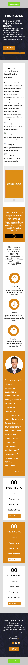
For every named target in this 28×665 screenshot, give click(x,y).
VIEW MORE (9, 48)
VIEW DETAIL (14, 516)
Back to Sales (14, 4)
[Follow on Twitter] (16, 643)
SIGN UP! (14, 649)
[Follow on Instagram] (19, 643)
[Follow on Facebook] (13, 643)
